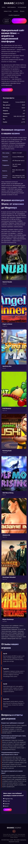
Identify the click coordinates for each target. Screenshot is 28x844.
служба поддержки (14, 15)
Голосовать (7, 809)
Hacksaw (6, 803)
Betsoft (6, 806)
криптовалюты (11, 7)
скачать (16, 11)
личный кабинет (6, 20)
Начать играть (7, 89)
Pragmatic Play (8, 798)
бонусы (22, 11)
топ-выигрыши (22, 7)
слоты (3, 7)
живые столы (7, 11)
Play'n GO (7, 801)
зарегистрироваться (19, 19)
